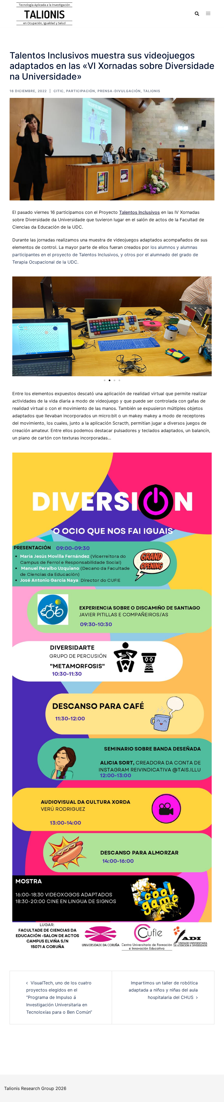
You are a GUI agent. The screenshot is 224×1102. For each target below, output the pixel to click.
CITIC (59, 91)
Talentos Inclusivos (139, 212)
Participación (80, 91)
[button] (18, 326)
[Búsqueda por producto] (197, 13)
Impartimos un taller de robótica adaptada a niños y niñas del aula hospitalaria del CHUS (163, 990)
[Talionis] (44, 13)
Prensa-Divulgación (119, 91)
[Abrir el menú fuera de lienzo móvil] (208, 13)
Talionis (151, 91)
